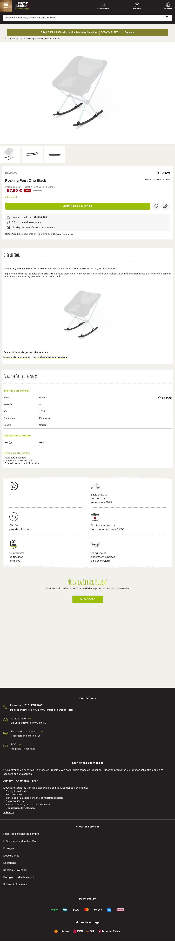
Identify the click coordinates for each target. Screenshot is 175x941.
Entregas (8, 848)
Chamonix (22, 780)
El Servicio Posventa (15, 884)
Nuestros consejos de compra (21, 833)
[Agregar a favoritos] (156, 206)
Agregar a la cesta (77, 206)
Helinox (11, 172)
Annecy (8, 780)
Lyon (35, 780)
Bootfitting (9, 862)
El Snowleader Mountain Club (20, 841)
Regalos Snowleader (15, 870)
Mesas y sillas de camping (21, 39)
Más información (65, 234)
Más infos (8, 812)
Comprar (129, 32)
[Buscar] (170, 15)
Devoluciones (11, 855)
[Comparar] (165, 206)
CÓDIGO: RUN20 (109, 32)
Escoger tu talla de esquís (18, 877)
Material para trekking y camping (50, 357)
